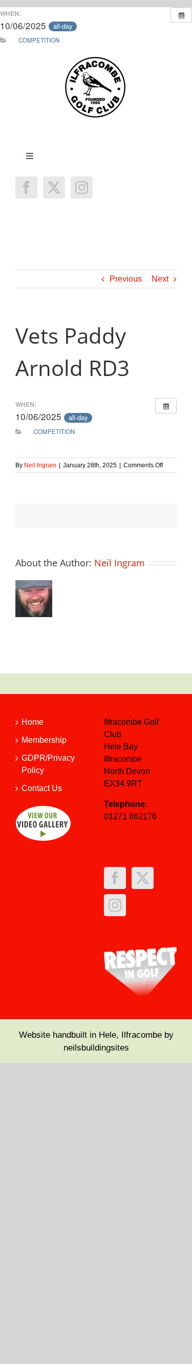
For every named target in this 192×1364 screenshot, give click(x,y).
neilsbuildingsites (96, 1048)
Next (160, 278)
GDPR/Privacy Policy (48, 764)
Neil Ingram (40, 465)
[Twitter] (54, 187)
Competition (38, 40)
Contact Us (42, 788)
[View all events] (181, 15)
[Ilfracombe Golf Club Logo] (96, 59)
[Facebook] (26, 187)
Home (33, 722)
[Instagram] (82, 187)
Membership (44, 740)
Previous (126, 278)
